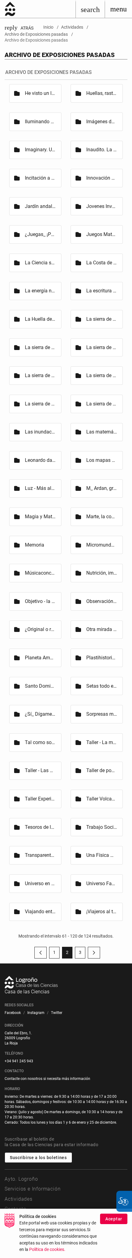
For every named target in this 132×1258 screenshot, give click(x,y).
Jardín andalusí (40, 206)
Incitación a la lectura (40, 178)
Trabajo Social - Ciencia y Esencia (101, 827)
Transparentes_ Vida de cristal (40, 855)
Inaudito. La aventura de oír (101, 150)
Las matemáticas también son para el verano (101, 432)
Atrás (19, 28)
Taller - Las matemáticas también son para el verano (40, 770)
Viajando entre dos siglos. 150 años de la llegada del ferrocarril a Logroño (40, 911)
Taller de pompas (101, 770)
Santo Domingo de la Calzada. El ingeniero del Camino (40, 686)
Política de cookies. (47, 1249)
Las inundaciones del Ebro (40, 432)
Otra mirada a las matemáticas (101, 629)
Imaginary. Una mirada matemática (40, 150)
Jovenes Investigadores (101, 206)
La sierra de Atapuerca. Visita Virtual (101, 404)
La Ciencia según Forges (40, 263)
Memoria (34, 545)
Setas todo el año (101, 686)
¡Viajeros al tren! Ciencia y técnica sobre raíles (101, 911)
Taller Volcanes (101, 799)
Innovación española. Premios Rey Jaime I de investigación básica (101, 178)
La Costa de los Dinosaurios (101, 263)
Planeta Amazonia (40, 658)
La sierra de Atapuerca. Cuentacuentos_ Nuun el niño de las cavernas (101, 319)
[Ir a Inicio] (10, 9)
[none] (118, 9)
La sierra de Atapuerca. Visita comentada (101, 375)
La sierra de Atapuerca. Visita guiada (40, 404)
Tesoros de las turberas (40, 827)
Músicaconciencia (40, 573)
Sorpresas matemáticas (101, 714)
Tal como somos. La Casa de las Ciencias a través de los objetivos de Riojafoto (40, 742)
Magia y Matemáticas (40, 516)
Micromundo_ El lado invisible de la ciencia (101, 545)
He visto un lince (40, 93)
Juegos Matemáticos (101, 234)
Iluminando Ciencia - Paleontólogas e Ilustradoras (40, 121)
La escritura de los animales (101, 291)
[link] (90, 9)
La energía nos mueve (40, 291)
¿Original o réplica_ (40, 629)
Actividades (19, 1199)
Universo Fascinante (101, 883)
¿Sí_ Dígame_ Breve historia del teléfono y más (40, 714)
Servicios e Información (32, 1189)
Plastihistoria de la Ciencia (101, 658)
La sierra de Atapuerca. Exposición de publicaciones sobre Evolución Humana (40, 347)
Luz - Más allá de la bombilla (40, 488)
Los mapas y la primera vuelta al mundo (101, 460)
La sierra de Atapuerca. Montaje (40, 375)
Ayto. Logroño (21, 1179)
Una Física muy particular (101, 855)
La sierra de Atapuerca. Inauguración (101, 347)
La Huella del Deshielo (40, 319)
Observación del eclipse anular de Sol (101, 601)
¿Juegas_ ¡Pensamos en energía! (40, 234)
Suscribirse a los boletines (38, 1157)
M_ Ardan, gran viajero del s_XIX (101, 488)
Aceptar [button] (113, 1218)
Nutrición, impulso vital (101, 573)
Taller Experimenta (40, 799)
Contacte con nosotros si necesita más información (47, 1079)
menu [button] (118, 9)
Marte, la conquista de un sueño (101, 516)
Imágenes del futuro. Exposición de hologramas (101, 121)
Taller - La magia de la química (101, 742)
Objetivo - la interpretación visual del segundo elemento (40, 601)
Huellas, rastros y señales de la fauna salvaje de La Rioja (101, 93)
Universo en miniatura (40, 883)
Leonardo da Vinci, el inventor (40, 460)
